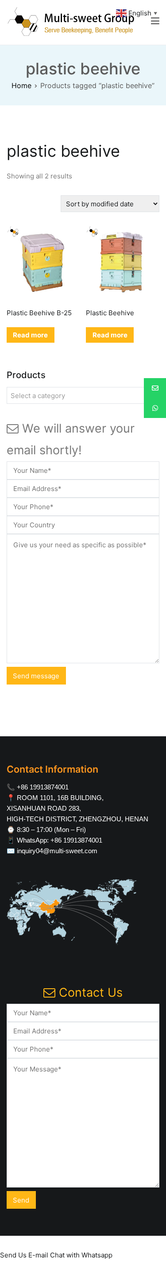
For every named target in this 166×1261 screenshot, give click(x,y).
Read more (30, 335)
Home (21, 85)
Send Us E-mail (24, 1255)
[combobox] (83, 395)
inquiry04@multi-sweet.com (57, 851)
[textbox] (83, 395)
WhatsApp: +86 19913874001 (59, 840)
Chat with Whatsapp (81, 1255)
